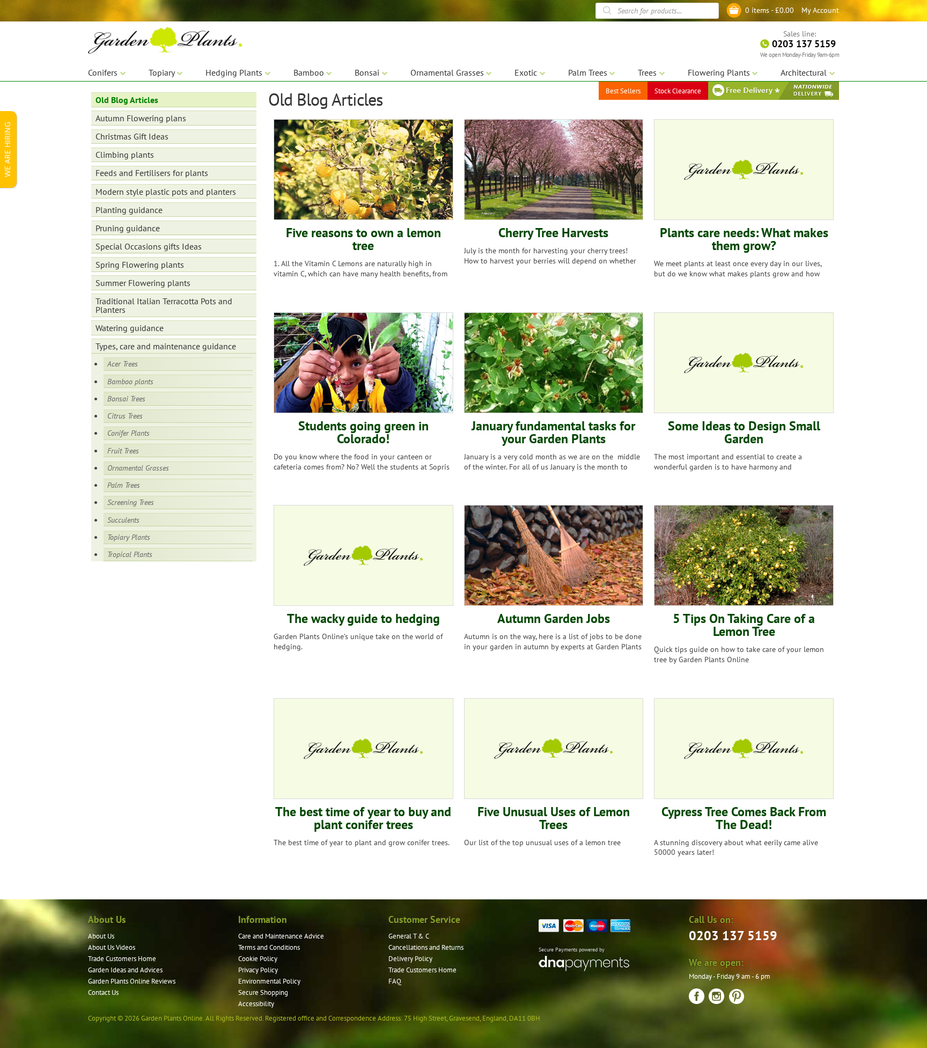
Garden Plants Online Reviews (131, 981)
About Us (101, 936)
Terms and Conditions (269, 947)
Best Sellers (623, 91)
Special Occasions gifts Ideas (148, 246)
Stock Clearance (677, 91)
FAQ (394, 981)
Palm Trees (123, 485)
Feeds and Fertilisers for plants (151, 172)
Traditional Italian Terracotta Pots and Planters (163, 305)
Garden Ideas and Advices (125, 969)
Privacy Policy (258, 969)
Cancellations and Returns (426, 947)
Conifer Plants (128, 433)
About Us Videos (111, 947)
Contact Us (103, 992)
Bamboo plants (130, 381)
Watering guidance (129, 328)
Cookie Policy (257, 958)
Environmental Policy (269, 981)
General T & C (408, 936)
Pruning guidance (127, 228)
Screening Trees (130, 502)
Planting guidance (129, 209)
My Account (820, 10)
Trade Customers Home (122, 958)
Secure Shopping (263, 992)
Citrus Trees (125, 416)
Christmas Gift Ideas (131, 136)
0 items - (769, 10)
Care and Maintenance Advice (281, 936)
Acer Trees (122, 363)
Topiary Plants (128, 537)
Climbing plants (124, 154)
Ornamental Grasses (138, 468)
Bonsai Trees (126, 398)
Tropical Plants (129, 554)
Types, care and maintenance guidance (165, 346)
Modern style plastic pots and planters (165, 191)
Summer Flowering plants (142, 282)
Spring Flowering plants (139, 264)
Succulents (123, 520)
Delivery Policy (410, 958)
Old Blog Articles (126, 99)
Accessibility (256, 1003)
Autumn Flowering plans (140, 118)
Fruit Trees (123, 450)
